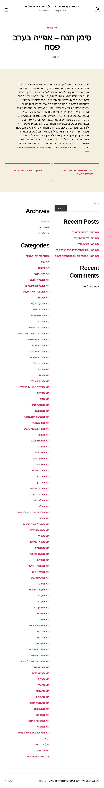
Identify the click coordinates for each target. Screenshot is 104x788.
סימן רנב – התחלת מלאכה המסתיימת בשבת (77, 256)
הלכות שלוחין (42, 697)
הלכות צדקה (43, 631)
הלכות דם (44, 399)
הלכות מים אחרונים (39, 542)
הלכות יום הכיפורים (39, 470)
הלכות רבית (43, 679)
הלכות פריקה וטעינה (39, 625)
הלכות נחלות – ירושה (38, 566)
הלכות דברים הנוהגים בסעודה (34, 387)
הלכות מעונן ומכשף (39, 554)
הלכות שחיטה (42, 691)
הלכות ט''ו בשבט (41, 452)
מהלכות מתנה (42, 744)
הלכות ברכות (43, 321)
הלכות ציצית (43, 637)
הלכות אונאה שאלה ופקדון (36, 291)
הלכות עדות (43, 595)
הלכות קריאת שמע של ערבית (34, 661)
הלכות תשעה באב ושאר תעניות (33, 732)
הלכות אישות (43, 297)
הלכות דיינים (43, 393)
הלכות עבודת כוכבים (39, 589)
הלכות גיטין (43, 369)
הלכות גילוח (43, 375)
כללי (47, 738)
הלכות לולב (43, 518)
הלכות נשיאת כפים (40, 578)
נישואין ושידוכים (41, 750)
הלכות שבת (43, 685)
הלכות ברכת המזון (40, 345)
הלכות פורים (43, 613)
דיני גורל (45, 262)
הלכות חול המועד (40, 423)
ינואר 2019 (44, 227)
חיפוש (96, 203)
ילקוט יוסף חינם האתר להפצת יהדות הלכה (52, 6)
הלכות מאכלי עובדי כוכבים (36, 524)
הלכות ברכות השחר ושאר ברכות (33, 333)
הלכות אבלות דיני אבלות (37, 286)
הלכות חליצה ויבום (40, 440)
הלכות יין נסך (43, 482)
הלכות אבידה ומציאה (39, 280)
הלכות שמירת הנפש (39, 703)
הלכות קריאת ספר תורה (37, 649)
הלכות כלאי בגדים (40, 500)
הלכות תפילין (43, 726)
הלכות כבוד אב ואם (39, 488)
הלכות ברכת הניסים (39, 351)
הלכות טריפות (42, 464)
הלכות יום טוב (43, 476)
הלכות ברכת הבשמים (38, 339)
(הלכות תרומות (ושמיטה (37, 256)
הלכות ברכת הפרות (39, 357)
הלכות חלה (43, 434)
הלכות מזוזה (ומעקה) (39, 530)
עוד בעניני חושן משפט (38, 756)
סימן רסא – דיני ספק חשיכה (85, 232)
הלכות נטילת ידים (40, 572)
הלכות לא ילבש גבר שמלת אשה (33, 512)
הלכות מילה (43, 536)
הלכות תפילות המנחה (38, 721)
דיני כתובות (43, 268)
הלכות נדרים (43, 560)
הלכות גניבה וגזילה (40, 381)
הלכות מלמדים (42, 548)
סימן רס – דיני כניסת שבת (86, 238)
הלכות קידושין (43, 643)
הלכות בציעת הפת (40, 315)
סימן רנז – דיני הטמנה (88, 244)
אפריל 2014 (43, 233)
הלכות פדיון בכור (41, 607)
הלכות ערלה (43, 601)
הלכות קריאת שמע (40, 655)
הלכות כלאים (43, 506)
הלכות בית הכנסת (40, 309)
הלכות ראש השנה (40, 667)
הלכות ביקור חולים (40, 303)
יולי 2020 (45, 221)
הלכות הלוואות (42, 411)
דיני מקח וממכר (41, 274)
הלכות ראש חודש (40, 673)
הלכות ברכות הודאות (39, 327)
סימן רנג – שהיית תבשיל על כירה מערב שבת (77, 250)
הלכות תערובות (42, 709)
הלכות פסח (52, 28)
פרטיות (42, 781)
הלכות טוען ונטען (41, 458)
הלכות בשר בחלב (40, 363)
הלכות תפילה (42, 715)
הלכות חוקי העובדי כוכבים (36, 429)
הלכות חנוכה (43, 446)
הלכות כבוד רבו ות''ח (39, 494)
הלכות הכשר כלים (40, 405)
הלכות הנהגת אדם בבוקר (36, 417)
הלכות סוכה (43, 583)
